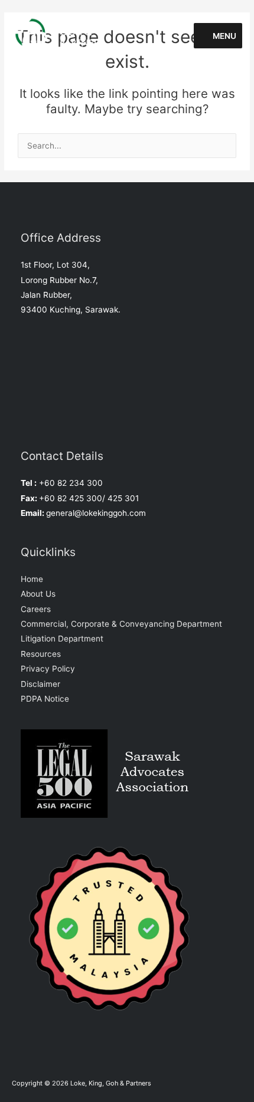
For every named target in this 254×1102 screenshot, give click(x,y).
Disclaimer (40, 684)
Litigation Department (62, 638)
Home (32, 579)
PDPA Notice (45, 698)
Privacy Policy (48, 668)
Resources (41, 654)
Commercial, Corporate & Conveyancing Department (121, 624)
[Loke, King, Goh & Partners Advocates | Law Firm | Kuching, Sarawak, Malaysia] (64, 35)
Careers (36, 609)
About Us (38, 593)
